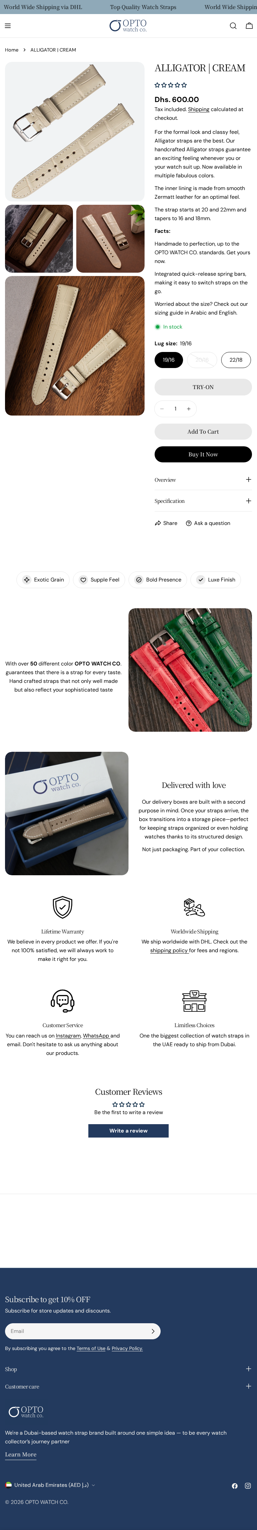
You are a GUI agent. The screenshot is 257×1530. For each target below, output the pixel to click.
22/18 (236, 359)
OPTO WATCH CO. (46, 1502)
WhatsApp (96, 1035)
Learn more (20, 1454)
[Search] (233, 25)
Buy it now (203, 454)
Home (11, 50)
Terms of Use (91, 1348)
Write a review (128, 1130)
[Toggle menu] (7, 25)
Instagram (68, 1035)
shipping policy (169, 950)
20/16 (206, 362)
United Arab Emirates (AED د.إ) (51, 1485)
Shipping (198, 109)
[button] (171, 85)
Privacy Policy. (127, 1348)
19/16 (169, 359)
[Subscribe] (153, 1331)
